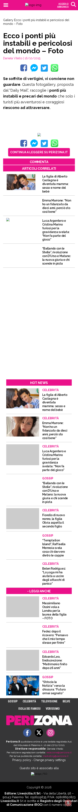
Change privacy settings (49, 760)
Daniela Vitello (12, 58)
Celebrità (29, 701)
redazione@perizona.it (59, 752)
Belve (66, 701)
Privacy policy (21, 760)
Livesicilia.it (10, 801)
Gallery (8, 20)
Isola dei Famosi (29, 708)
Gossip (12, 701)
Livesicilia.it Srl (29, 793)
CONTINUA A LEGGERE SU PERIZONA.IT (39, 152)
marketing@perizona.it (55, 756)
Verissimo (53, 708)
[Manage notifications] (68, 802)
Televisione (49, 701)
